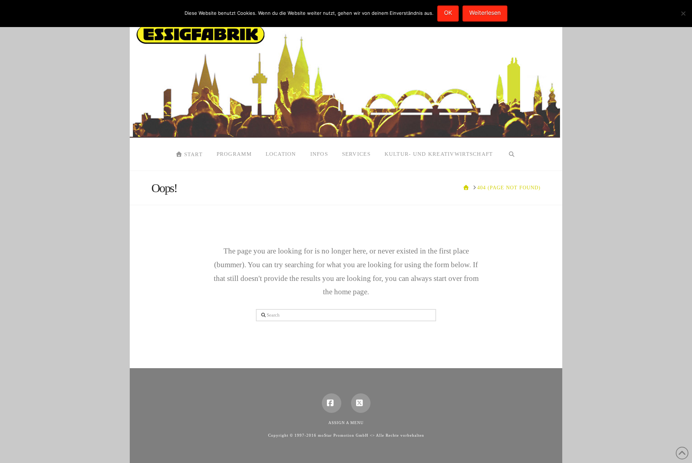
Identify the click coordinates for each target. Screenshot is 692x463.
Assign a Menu (346, 422)
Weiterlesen (485, 12)
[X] (361, 403)
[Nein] (683, 13)
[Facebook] (331, 403)
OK (448, 12)
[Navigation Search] (511, 154)
